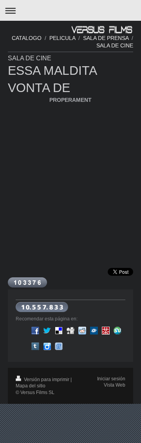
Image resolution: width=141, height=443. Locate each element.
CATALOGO (27, 38)
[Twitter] (47, 331)
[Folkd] (94, 331)
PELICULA (62, 38)
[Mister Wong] (106, 331)
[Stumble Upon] (117, 331)
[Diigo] (47, 346)
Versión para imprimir (46, 379)
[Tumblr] (35, 346)
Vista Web (114, 385)
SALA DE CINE (114, 45)
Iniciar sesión (111, 379)
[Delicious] (59, 331)
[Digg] (70, 331)
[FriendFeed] (59, 346)
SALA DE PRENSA (105, 38)
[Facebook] (35, 331)
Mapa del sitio (30, 386)
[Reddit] (82, 331)
